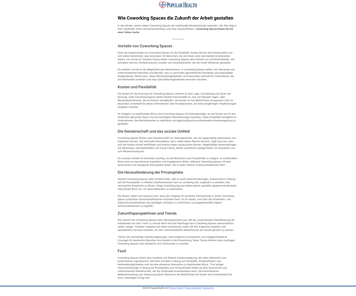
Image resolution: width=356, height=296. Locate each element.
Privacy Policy (176, 288)
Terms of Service (193, 288)
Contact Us (208, 288)
